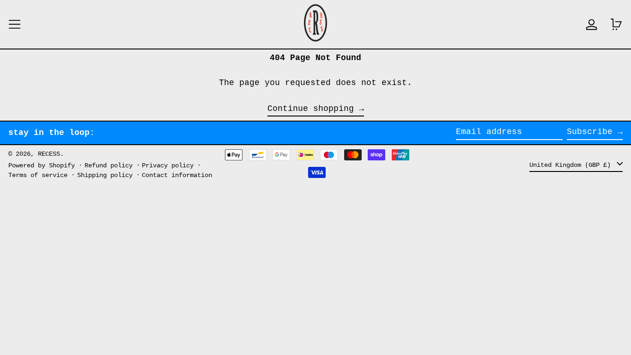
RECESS (49, 154)
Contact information (177, 175)
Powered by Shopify (41, 165)
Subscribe (590, 131)
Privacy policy (168, 165)
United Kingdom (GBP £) (571, 164)
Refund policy (109, 165)
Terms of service (37, 175)
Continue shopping (310, 108)
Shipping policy (105, 175)
